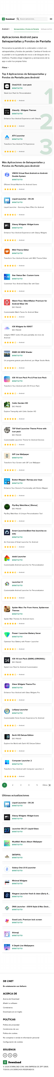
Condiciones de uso (11, 1029)
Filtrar (4, 67)
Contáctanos (8, 1008)
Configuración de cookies (13, 1042)
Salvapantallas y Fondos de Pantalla (26, 29)
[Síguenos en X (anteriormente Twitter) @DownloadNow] (10, 1055)
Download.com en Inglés (12, 1012)
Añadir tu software (10, 1003)
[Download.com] (8, 19)
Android (5, 29)
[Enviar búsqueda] (18, 19)
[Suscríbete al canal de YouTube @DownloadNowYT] (15, 1055)
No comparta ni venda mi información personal (21, 1038)
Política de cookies (10, 1033)
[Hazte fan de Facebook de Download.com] (5, 1055)
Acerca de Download (11, 999)
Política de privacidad (11, 1025)
